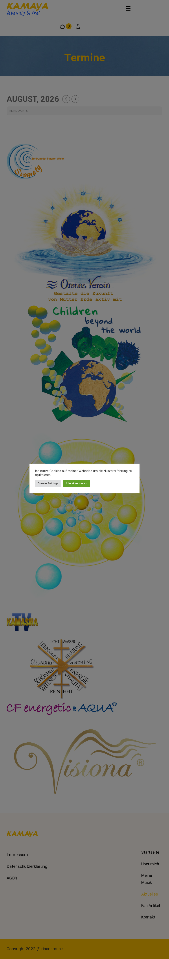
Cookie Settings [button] (48, 483)
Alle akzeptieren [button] (76, 483)
